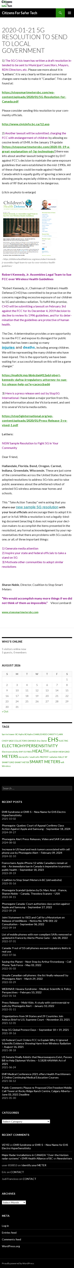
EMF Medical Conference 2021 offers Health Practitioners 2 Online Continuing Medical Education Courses (36, 1075)
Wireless (6, 766)
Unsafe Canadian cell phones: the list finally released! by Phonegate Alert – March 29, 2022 (35, 977)
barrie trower (8, 734)
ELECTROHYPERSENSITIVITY (30, 745)
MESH (55, 751)
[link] (8, 347)
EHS (53, 739)
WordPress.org (11, 1246)
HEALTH (40, 750)
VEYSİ (5, 1144)
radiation (53, 757)
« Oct (5, 711)
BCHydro (28, 734)
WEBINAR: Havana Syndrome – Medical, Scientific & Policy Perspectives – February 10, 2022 (36, 990)
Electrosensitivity (10, 751)
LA (50, 751)
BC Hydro (19, 734)
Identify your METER (33, 1165)
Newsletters (64, 1158)
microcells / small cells (29, 757)
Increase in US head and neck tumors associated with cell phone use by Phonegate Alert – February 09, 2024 (36, 851)
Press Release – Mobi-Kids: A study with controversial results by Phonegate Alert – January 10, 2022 (36, 1004)
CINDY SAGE (8, 740)
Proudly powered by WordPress (18, 1263)
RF (66, 757)
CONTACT (17, 1172)
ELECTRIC (63, 740)
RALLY (61, 757)
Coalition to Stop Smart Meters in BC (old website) (32, 880)
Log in (5, 1225)
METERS (10, 756)
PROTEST (44, 757)
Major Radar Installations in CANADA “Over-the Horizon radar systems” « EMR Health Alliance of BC (35, 1156)
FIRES (29, 751)
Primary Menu (69, 12)
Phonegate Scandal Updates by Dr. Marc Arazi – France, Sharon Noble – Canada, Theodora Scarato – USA (34, 892)
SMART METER (22, 762)
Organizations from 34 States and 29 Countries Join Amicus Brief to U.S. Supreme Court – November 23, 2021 (36, 1018)
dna (38, 740)
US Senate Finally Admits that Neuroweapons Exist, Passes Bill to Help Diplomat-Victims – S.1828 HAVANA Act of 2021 (37, 1060)
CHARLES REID (40, 734)
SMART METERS (45, 761)
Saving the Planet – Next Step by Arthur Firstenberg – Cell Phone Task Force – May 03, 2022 (36, 963)
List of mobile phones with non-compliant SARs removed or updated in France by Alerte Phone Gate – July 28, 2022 (37, 936)
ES (25, 751)
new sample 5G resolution (37, 507)
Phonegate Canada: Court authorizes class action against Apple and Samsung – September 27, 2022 (36, 905)
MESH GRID (63, 751)
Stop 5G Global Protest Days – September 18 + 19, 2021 (35, 1029)
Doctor (44, 740)
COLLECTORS (20, 740)
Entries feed (9, 1232)
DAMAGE (32, 740)
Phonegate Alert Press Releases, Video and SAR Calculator (37, 839)
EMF (21, 751)
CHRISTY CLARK (55, 734)
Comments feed (11, 1239)
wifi (62, 762)
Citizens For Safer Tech (19, 13)
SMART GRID (8, 762)
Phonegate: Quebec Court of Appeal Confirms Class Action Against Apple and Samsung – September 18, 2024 (36, 827)
